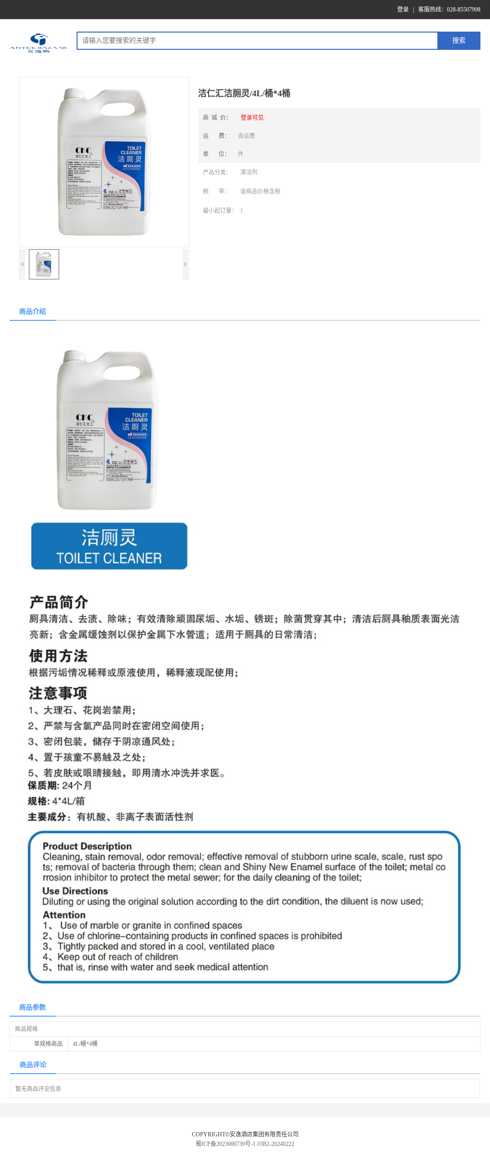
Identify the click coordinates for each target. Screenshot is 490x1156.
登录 (403, 9)
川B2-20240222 (275, 1144)
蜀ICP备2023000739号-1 (226, 1144)
